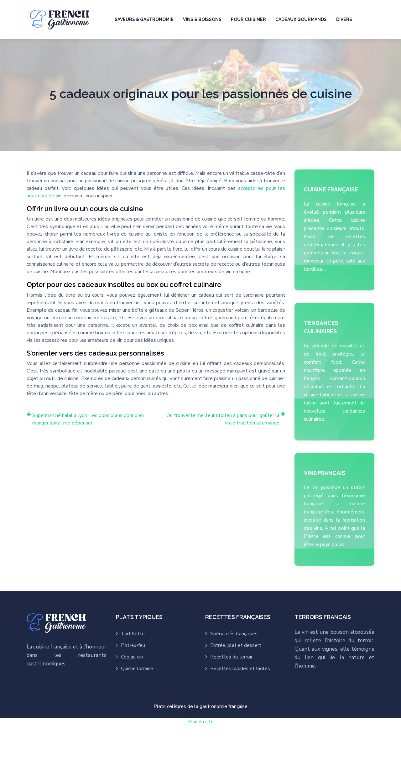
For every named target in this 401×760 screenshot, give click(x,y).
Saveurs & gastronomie (144, 19)
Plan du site (200, 721)
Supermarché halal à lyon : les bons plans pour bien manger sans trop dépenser (88, 419)
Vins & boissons (202, 19)
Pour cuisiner (248, 19)
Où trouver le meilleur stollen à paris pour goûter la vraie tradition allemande (222, 419)
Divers (344, 19)
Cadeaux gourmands (301, 19)
